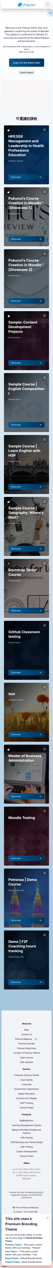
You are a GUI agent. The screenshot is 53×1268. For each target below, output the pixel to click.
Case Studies (26, 1080)
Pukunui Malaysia (23, 1039)
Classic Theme (12, 1262)
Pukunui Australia (26, 1043)
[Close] (48, 1218)
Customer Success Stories (26, 1075)
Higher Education (26, 1093)
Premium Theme (13, 1244)
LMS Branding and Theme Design (26, 1142)
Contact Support (26, 72)
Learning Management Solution (27, 1125)
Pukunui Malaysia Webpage (27, 1207)
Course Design (27, 1107)
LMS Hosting (26, 1137)
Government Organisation (26, 1089)
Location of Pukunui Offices (26, 1053)
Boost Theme (12, 1258)
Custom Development (26, 1151)
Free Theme (11, 1251)
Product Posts (26, 1156)
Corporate (26, 1084)
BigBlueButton (26, 1120)
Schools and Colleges (26, 1098)
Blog (26, 1029)
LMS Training (26, 1146)
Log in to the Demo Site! (26, 62)
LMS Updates (26, 1062)
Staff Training (26, 1103)
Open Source (26, 1057)
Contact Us (26, 1034)
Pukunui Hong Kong (26, 1048)
